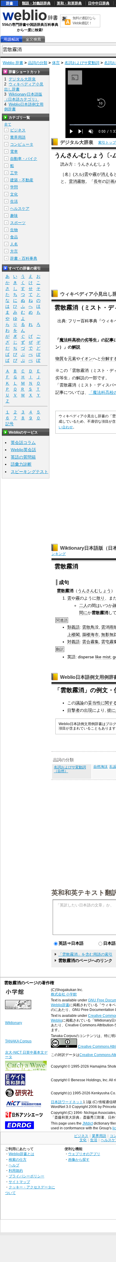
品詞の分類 (37, 63)
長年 (98, 181)
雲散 (86, 627)
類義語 (73, 627)
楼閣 (75, 634)
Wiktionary (13, 1023)
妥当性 (94, 702)
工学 (14, 173)
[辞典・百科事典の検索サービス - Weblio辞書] (30, 19)
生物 (14, 230)
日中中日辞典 (98, 3)
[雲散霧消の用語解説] (11, 39)
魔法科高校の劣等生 (78, 339)
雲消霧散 (77, 181)
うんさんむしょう (94, 590)
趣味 (14, 215)
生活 (14, 201)
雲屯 (105, 641)
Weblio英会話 (23, 449)
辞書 (9, 3)
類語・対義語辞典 (36, 3)
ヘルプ (14, 1165)
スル (78, 174)
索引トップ (107, 142)
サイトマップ (19, 1182)
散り (100, 598)
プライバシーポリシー (26, 1176)
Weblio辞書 (60, 1005)
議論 (80, 702)
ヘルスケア (19, 208)
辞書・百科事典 (23, 258)
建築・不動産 (21, 180)
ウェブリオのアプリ (84, 1154)
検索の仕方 (17, 1159)
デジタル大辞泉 (76, 142)
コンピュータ (21, 144)
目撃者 (73, 710)
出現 (88, 710)
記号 (9, 423)
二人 (83, 605)
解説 (76, 347)
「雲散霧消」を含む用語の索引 (85, 954)
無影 (105, 634)
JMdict (87, 1123)
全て (7, 124)
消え (105, 174)
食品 (14, 237)
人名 (14, 244)
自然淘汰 (100, 766)
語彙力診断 (21, 464)
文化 (14, 194)
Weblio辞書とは (21, 1154)
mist (106, 656)
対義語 (73, 641)
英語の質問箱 (23, 457)
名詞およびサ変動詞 (82, 63)
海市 (94, 634)
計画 (110, 181)
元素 (72, 358)
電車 (14, 151)
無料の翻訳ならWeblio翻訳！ (84, 20)
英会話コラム (23, 442)
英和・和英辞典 (69, 3)
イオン (86, 358)
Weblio (56, 1020)
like (98, 656)
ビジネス (18, 130)
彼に (111, 710)
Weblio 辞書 (13, 63)
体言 (56, 63)
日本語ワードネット (67, 1102)
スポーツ (18, 223)
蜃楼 (86, 634)
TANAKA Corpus (18, 1041)
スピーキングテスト (29, 471)
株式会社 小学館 (64, 994)
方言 (14, 251)
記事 (109, 339)
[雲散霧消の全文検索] (33, 39)
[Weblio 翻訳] (66, 21)
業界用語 (18, 137)
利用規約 (16, 1170)
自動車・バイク (23, 158)
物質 (59, 358)
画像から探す (79, 1159)
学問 (14, 187)
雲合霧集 (90, 641)
